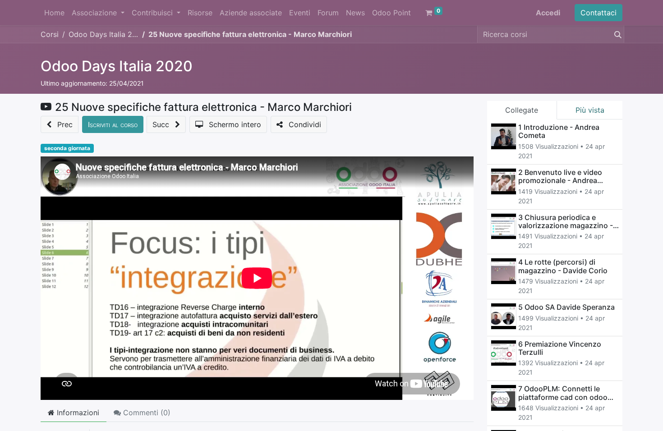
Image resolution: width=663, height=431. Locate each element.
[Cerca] (616, 34)
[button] (59, 124)
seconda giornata (67, 148)
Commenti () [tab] (145, 412)
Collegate (521, 110)
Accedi (548, 12)
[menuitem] (54, 13)
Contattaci (598, 12)
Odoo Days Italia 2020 (117, 66)
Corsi (50, 34)
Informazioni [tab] (77, 412)
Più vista (590, 110)
